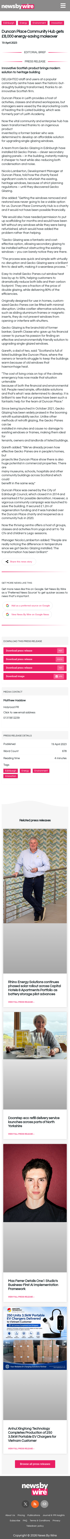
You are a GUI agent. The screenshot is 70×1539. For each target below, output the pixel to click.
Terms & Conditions (40, 1521)
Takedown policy (34, 1526)
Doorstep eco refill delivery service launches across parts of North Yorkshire (34, 1122)
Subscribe (15, 1521)
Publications (33, 1515)
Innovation (56, 23)
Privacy (56, 1521)
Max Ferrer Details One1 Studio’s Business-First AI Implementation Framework (33, 1285)
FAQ (25, 1521)
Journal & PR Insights (54, 1515)
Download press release (34, 650)
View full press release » (21, 1002)
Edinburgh (8, 23)
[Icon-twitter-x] (25, 1504)
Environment (39, 23)
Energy (23, 23)
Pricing (21, 1515)
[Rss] (35, 1504)
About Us (10, 1515)
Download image (34, 676)
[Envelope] (44, 1504)
